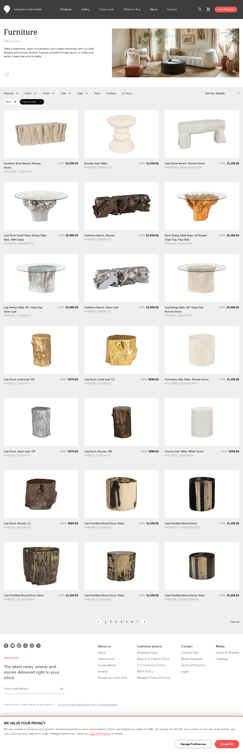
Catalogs (222, 659)
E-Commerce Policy (151, 665)
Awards (103, 671)
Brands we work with (112, 677)
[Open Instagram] (32, 645)
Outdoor (111, 93)
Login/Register (226, 9)
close (15, 102)
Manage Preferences (193, 744)
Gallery (85, 9)
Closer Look (106, 9)
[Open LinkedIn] (25, 645)
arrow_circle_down (7, 74)
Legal (184, 671)
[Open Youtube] (12, 645)
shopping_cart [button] (208, 9)
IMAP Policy (145, 671)
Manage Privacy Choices (154, 677)
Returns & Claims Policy (153, 659)
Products (66, 9)
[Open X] (38, 645)
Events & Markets (227, 652)
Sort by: (210, 93)
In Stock (127, 93)
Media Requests (192, 659)
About (153, 9)
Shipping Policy (147, 652)
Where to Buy (132, 9)
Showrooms (106, 659)
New (97, 93)
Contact (172, 9)
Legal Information (99, 733)
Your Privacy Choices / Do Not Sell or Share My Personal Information (87, 705)
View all (234, 621)
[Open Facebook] (6, 645)
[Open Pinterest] (19, 645)
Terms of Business (193, 665)
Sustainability (107, 665)
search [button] (200, 9)
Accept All (227, 744)
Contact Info (189, 652)
